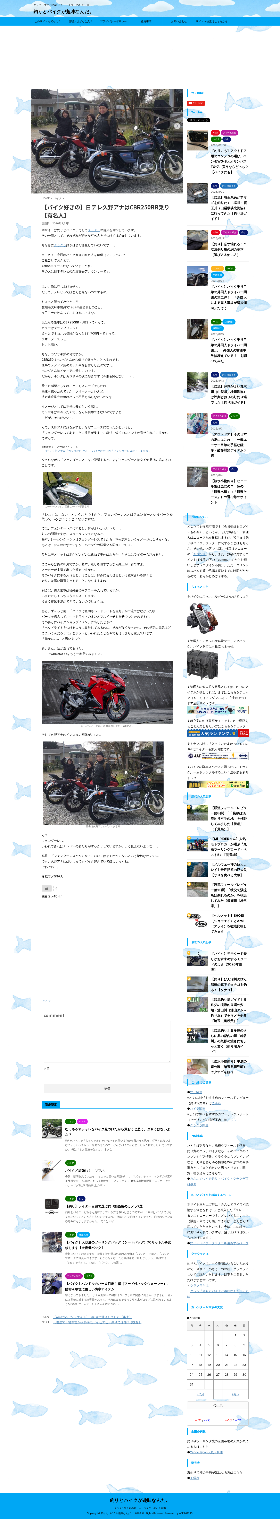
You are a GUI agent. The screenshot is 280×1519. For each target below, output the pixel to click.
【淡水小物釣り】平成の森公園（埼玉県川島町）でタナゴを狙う (229, 1066)
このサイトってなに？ (47, 21)
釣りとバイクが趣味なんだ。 (63, 11)
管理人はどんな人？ (80, 21)
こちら (216, 1103)
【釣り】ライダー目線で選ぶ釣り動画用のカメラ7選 (104, 1206)
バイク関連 (197, 1109)
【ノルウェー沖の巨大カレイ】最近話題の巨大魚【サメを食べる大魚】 (229, 869)
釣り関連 (196, 1092)
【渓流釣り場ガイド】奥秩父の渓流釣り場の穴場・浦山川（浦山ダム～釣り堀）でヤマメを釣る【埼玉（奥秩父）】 (229, 1010)
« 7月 (200, 1394)
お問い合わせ (179, 21)
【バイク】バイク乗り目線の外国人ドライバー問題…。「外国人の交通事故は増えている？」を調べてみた (229, 350)
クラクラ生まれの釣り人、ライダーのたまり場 (140, 1508)
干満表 (194, 1478)
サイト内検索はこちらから (212, 21)
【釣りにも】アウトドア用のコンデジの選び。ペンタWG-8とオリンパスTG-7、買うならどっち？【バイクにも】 (229, 161)
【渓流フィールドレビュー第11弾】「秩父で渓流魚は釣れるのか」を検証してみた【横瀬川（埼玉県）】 (229, 895)
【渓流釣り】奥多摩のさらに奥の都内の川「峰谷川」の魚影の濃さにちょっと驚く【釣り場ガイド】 (229, 1041)
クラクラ (94, 230)
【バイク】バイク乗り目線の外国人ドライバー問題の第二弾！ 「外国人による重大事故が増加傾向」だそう (229, 297)
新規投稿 (199, 554)
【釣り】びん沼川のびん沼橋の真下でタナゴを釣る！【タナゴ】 (229, 984)
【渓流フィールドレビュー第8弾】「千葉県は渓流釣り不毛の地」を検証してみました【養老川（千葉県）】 (229, 818)
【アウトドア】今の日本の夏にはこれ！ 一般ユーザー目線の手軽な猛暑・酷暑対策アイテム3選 (229, 445)
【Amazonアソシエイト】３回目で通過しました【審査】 (92, 1317)
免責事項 (146, 21)
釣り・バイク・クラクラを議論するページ (219, 1243)
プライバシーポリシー (113, 21)
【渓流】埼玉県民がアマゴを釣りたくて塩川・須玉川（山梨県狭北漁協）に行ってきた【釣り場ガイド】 (229, 208)
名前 (46, 1068)
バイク (47, 1000)
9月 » (235, 1394)
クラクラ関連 (199, 1125)
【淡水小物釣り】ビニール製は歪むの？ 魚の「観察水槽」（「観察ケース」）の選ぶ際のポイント (229, 491)
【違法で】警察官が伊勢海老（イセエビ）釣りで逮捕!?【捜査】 (97, 1322)
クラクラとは (199, 1285)
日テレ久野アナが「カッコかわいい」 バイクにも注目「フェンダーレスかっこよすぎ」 (97, 450)
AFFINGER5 (185, 1513)
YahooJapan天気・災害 (206, 1452)
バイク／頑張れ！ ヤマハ (85, 1170)
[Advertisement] (140, 56)
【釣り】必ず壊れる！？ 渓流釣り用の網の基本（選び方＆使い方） (230, 249)
